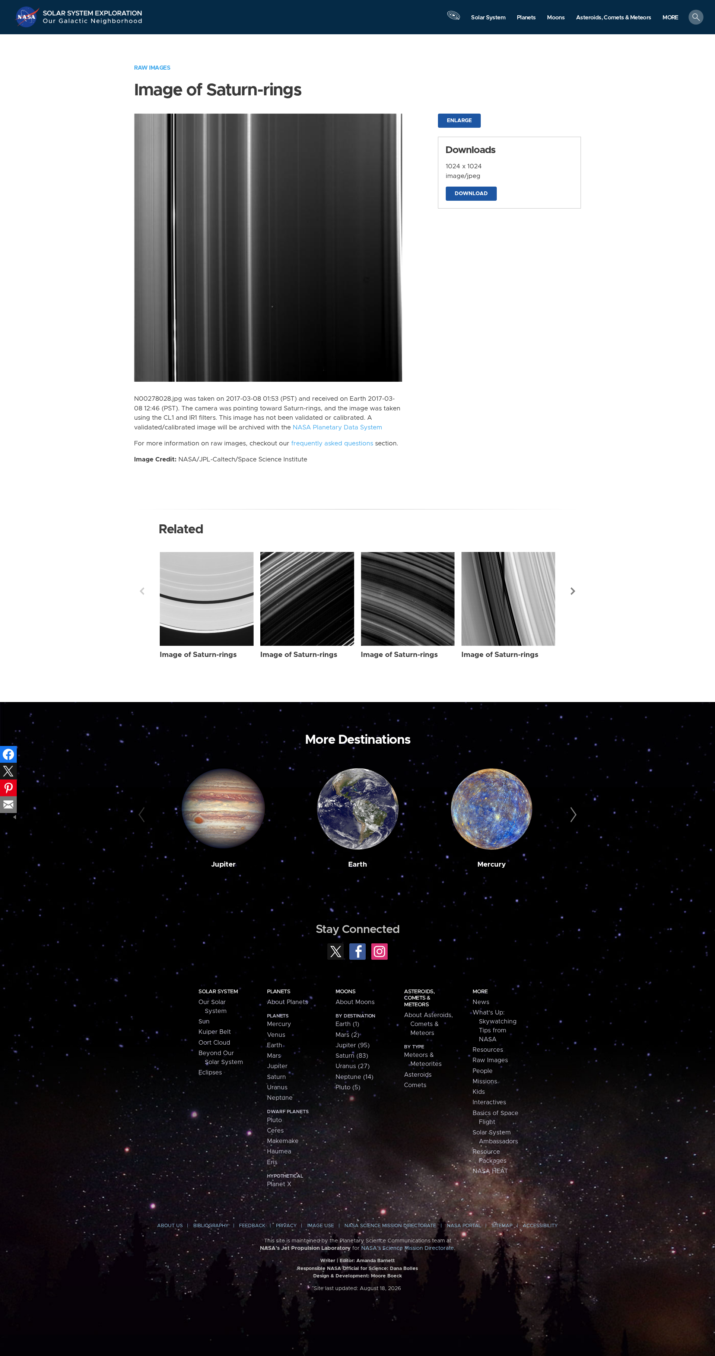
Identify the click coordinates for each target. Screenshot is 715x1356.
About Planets (287, 1002)
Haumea (279, 1152)
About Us (170, 1225)
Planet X (279, 1184)
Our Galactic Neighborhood (92, 22)
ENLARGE (459, 120)
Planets (278, 991)
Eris (272, 1162)
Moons (345, 991)
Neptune (280, 1098)
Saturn (276, 1077)
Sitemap (502, 1225)
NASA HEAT (490, 1171)
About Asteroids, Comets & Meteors (428, 1024)
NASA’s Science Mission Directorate (407, 1248)
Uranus (277, 1087)
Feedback (252, 1225)
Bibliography (211, 1225)
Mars (274, 1056)
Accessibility (540, 1225)
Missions (485, 1082)
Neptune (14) (355, 1077)
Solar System (218, 991)
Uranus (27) (353, 1066)
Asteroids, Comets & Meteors (419, 998)
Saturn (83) (352, 1056)
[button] (670, 18)
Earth (357, 864)
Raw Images (152, 68)
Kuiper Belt (214, 1032)
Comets (415, 1085)
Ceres (275, 1131)
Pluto (274, 1120)
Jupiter (223, 864)
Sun (204, 1022)
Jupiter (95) (353, 1045)
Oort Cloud (214, 1043)
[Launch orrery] (453, 19)
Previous (141, 591)
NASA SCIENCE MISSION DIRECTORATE (390, 1225)
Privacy (286, 1225)
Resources (488, 1050)
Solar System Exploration (92, 11)
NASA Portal (464, 1225)
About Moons (355, 1002)
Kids (479, 1092)
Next (573, 591)
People (483, 1071)
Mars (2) (347, 1035)
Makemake (283, 1141)
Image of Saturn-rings (198, 654)
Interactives (489, 1102)
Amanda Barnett (375, 1260)
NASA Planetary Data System (337, 427)
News (481, 1002)
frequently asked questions (332, 443)
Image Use (320, 1225)
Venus (276, 1035)
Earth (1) (347, 1024)
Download (471, 193)
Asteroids (418, 1075)
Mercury (491, 864)
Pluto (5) (348, 1087)
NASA (28, 16)
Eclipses (210, 1073)
